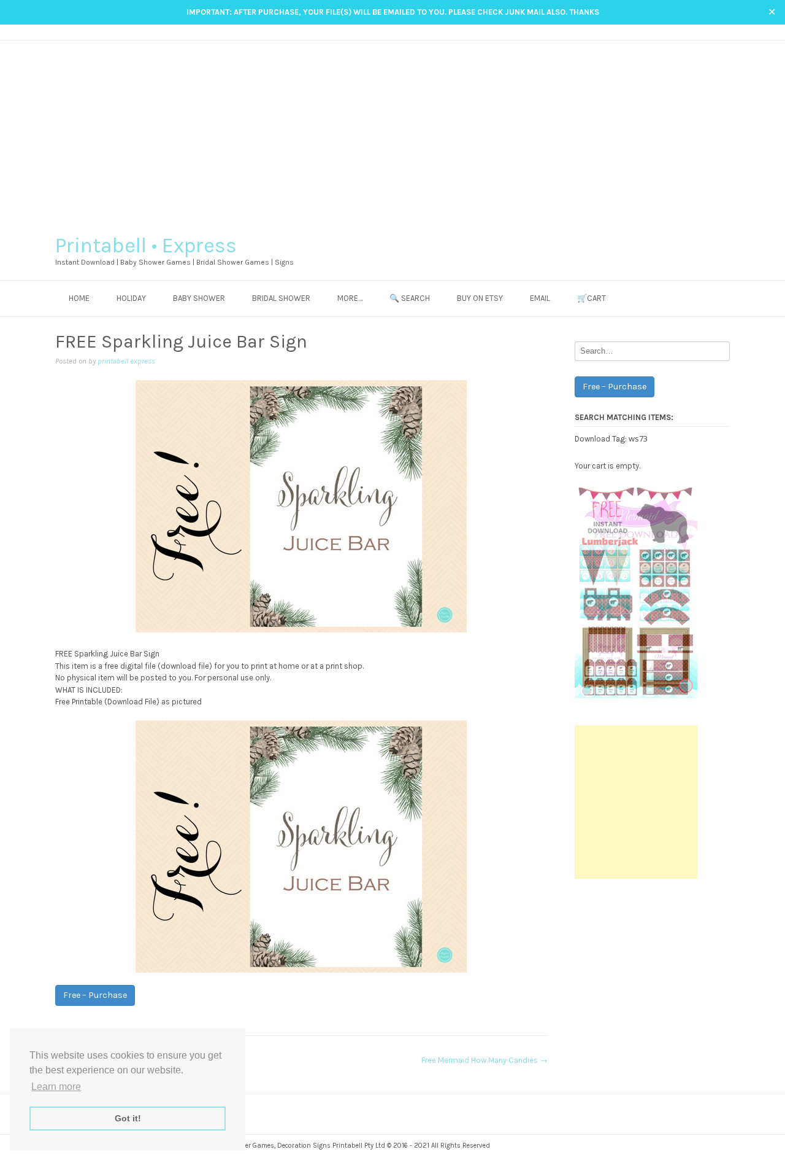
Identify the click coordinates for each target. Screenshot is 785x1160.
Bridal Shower (281, 298)
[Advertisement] (392, 133)
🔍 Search (409, 298)
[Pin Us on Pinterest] (724, 31)
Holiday (131, 298)
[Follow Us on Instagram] (712, 31)
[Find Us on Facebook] (700, 31)
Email (540, 298)
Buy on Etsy (480, 298)
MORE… (349, 298)
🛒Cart (591, 298)
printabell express (126, 361)
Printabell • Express (146, 245)
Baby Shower (199, 298)
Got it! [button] (128, 1118)
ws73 (638, 438)
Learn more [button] (56, 1086)
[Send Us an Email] (689, 31)
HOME (79, 298)
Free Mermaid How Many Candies (484, 1060)
